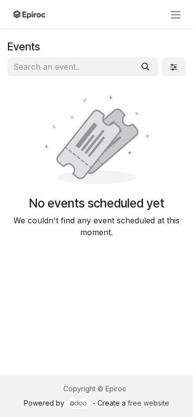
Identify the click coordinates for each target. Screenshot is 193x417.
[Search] (145, 66)
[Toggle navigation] (176, 14)
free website (148, 403)
